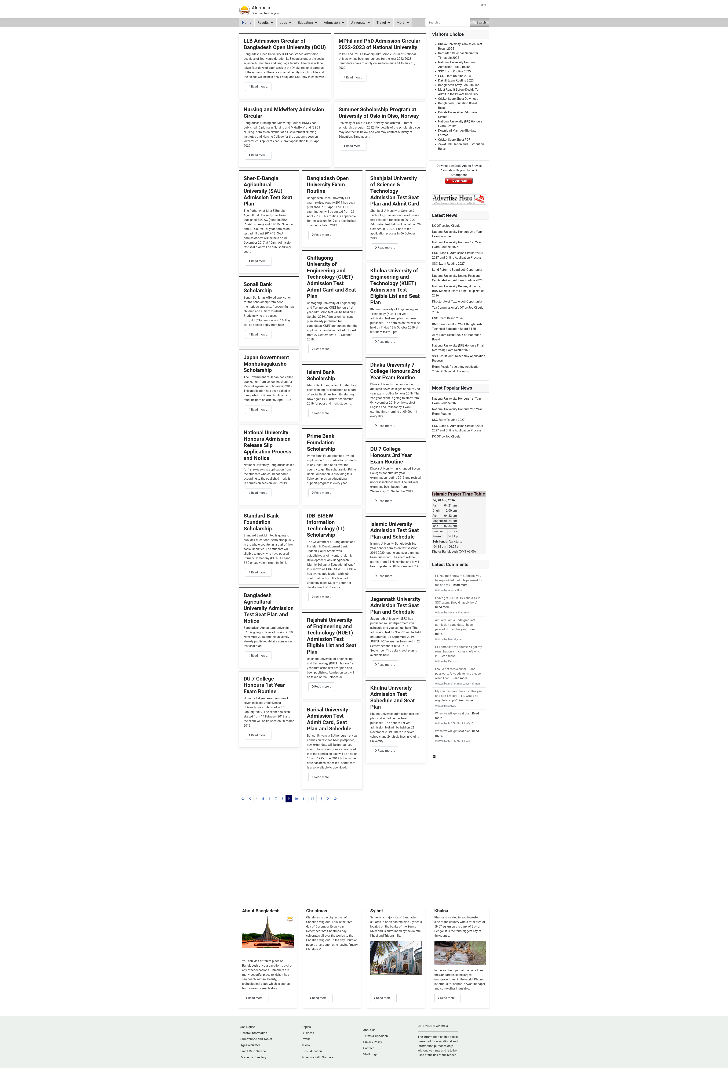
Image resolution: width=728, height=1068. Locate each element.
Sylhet (376, 911)
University (358, 22)
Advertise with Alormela (317, 1057)
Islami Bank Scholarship (321, 375)
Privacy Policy (372, 1042)
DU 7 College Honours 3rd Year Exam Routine (391, 455)
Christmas (316, 911)
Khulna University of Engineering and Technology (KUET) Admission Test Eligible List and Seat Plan (395, 286)
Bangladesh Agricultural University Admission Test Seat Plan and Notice (269, 608)
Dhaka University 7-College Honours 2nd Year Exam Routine (395, 371)
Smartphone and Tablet (256, 1039)
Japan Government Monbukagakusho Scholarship (266, 363)
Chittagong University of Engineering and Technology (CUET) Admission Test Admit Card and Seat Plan (331, 277)
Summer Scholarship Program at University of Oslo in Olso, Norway (379, 112)
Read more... (461, 585)
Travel (381, 22)
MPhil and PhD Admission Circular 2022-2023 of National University (379, 44)
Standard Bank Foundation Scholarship (261, 522)
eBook (306, 1045)
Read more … (259, 86)
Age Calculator (250, 1045)
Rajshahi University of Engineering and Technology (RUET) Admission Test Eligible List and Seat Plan (331, 636)
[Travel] (388, 22)
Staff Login (370, 1054)
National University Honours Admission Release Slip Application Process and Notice (267, 445)
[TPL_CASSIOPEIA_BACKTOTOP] (721, 1061)
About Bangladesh (260, 911)
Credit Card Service (253, 1051)
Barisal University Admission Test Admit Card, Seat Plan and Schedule (329, 719)
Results (263, 22)
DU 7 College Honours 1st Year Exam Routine (264, 685)
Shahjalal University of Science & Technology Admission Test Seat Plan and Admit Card (394, 191)
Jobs (283, 22)
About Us (369, 1030)
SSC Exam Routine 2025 (454, 71)
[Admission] (342, 22)
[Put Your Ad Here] (459, 199)
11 (304, 799)
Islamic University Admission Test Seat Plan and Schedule (394, 530)
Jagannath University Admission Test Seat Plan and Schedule (395, 605)
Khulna (441, 911)
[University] (368, 22)
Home (246, 22)
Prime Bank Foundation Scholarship (321, 442)
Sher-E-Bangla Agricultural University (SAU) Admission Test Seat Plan (268, 191)
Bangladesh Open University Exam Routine (328, 184)
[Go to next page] (328, 798)
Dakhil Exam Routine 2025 (456, 80)
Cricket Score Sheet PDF (454, 139)
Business (308, 1033)
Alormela (261, 7)
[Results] (271, 22)
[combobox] (447, 22)
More (401, 22)
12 (312, 799)
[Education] (315, 22)
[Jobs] (289, 22)
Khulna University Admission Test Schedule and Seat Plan (392, 697)
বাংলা (483, 5)
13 (320, 799)
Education (305, 22)
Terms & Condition (375, 1036)
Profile (306, 1039)
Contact (368, 1048)
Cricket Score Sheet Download (458, 98)
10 (296, 799)
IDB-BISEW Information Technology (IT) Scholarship (326, 525)
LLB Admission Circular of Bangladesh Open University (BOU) (285, 44)
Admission (332, 22)
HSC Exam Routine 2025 (454, 76)
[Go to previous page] (250, 798)
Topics (306, 1027)
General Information (253, 1033)
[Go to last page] (335, 798)
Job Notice (247, 1027)
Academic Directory (253, 1057)
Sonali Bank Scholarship (258, 287)
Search (481, 22)
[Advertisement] (332, 859)
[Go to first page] (243, 798)
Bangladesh (250, 965)
